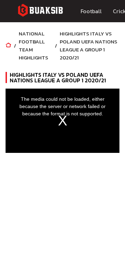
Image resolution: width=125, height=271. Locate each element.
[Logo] (40, 11)
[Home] (8, 46)
